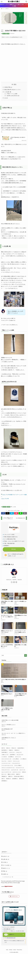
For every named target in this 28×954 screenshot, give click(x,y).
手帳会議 (4, 776)
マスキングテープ (5, 769)
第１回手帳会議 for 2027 (7, 729)
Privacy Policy (4, 882)
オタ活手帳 (11, 756)
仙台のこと (6, 868)
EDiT (3, 748)
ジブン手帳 (23, 758)
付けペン (4, 774)
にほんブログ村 (5, 498)
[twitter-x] (12, 582)
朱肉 (3, 778)
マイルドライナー (20, 767)
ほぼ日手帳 (12, 754)
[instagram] (14, 582)
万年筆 (24, 772)
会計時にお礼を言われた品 (13, 95)
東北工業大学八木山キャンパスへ (12, 89)
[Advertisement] (14, 63)
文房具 (8, 33)
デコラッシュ (16, 761)
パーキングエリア (16, 763)
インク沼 (14, 506)
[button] (3, 513)
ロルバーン (22, 769)
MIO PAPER (4, 750)
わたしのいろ (20, 754)
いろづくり (11, 752)
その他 (5, 862)
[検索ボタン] (26, 1)
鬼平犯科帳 (4, 780)
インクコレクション (8, 876)
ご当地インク (5, 754)
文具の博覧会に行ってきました (9, 738)
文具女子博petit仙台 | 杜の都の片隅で (17, 138)
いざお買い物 (7, 91)
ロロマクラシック (16, 772)
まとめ (6, 98)
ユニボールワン (14, 769)
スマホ (9, 761)
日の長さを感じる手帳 (18, 776)
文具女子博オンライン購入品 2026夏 (10, 721)
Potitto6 (11, 750)
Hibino (8, 748)
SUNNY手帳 (4, 752)
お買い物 (4, 33)
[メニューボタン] (1, 1)
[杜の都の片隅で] (14, 1)
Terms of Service (13, 882)
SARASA (17, 750)
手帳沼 (10, 776)
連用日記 (21, 778)
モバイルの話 (7, 865)
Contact (14, 949)
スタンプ (4, 761)
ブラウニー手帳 (17, 765)
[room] (16, 582)
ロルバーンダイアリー (6, 772)
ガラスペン (18, 756)
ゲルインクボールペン (6, 758)
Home (7, 949)
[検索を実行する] (25, 655)
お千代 (14, 577)
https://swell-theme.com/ (11, 937)
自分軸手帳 (15, 778)
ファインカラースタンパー (7, 765)
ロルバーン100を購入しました (8, 725)
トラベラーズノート (6, 763)
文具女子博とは (8, 87)
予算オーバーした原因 (12, 93)
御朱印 (18, 774)
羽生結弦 (8, 778)
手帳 (5, 871)
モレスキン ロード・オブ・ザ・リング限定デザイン (13, 734)
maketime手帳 (21, 748)
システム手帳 (16, 758)
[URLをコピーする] (25, 513)
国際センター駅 (11, 774)
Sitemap (10, 949)
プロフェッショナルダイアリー (8, 767)
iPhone (14, 748)
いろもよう (18, 752)
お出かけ (6, 856)
